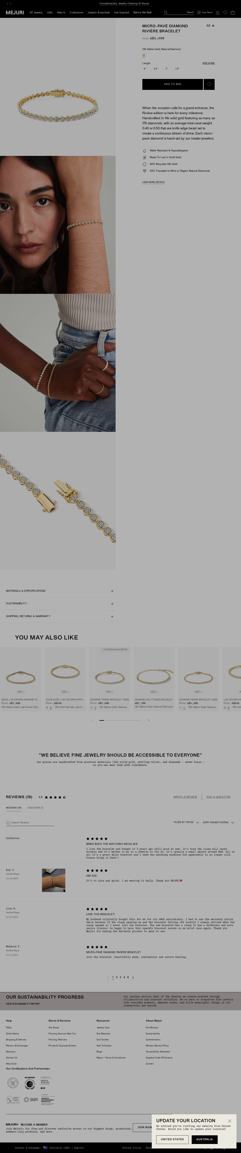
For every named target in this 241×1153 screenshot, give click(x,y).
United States (172, 1139)
